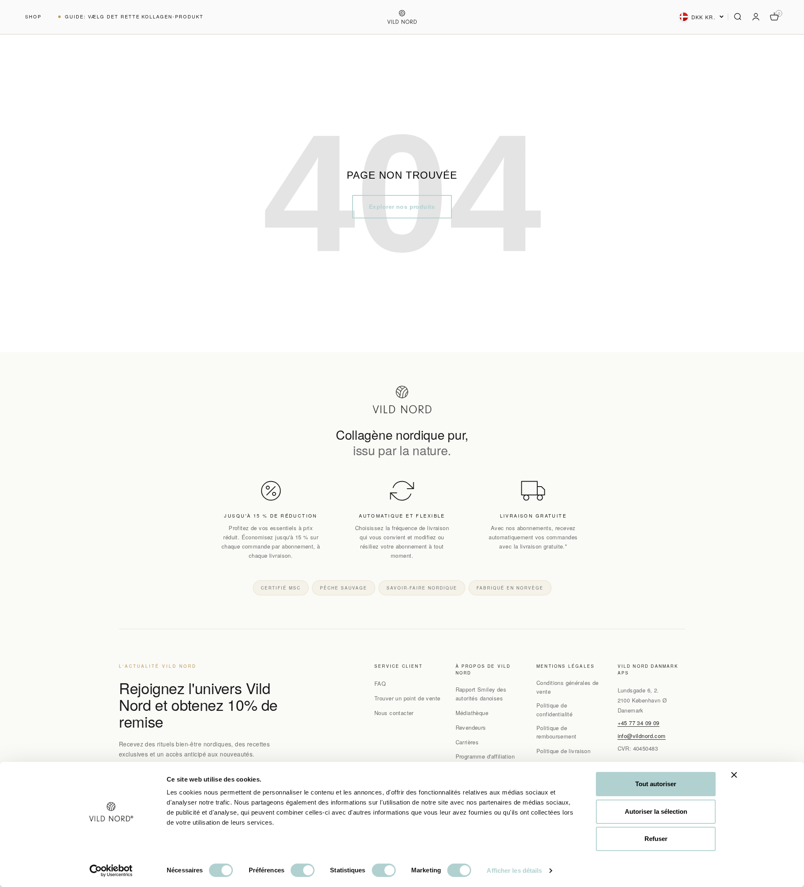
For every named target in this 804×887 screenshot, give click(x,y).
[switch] (302, 870)
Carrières (467, 742)
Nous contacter (394, 713)
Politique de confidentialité (554, 709)
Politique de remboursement (556, 732)
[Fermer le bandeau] (734, 775)
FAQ (380, 683)
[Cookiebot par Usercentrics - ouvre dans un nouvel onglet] (111, 870)
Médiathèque (472, 713)
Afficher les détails (514, 870)
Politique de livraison (563, 751)
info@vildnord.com (642, 736)
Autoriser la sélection (656, 811)
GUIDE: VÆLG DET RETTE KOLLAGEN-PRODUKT (134, 16)
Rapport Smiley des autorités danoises (481, 693)
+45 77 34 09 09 (639, 723)
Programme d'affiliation (485, 756)
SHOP (33, 16)
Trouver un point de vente (407, 698)
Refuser (655, 838)
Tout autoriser (655, 783)
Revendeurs (471, 727)
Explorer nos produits (402, 206)
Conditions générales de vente (567, 687)
